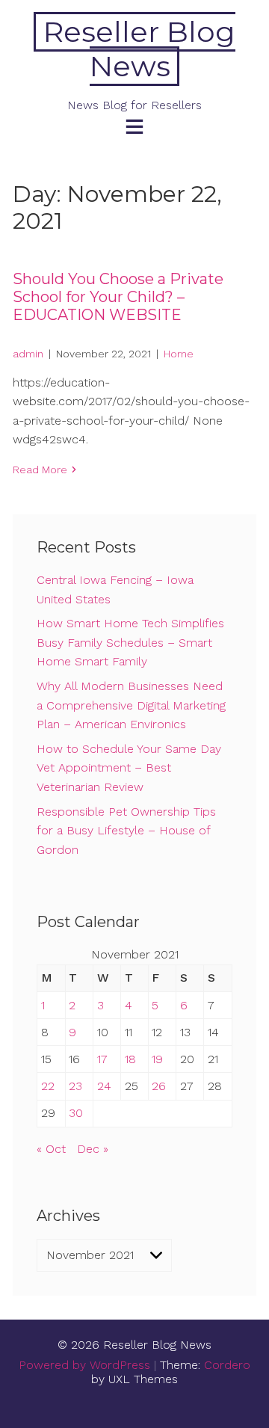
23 (75, 1086)
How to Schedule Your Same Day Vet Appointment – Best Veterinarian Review (129, 768)
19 (157, 1059)
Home (179, 354)
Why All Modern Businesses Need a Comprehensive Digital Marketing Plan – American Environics (131, 705)
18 (130, 1059)
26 (159, 1086)
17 (102, 1059)
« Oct (51, 1149)
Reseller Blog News (139, 49)
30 (76, 1113)
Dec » (92, 1149)
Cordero (227, 1365)
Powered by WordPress (84, 1365)
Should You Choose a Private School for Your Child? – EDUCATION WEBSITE (118, 297)
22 (48, 1086)
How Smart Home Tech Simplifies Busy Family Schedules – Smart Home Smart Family (130, 642)
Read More (40, 470)
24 (104, 1086)
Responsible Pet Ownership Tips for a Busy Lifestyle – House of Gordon (126, 830)
